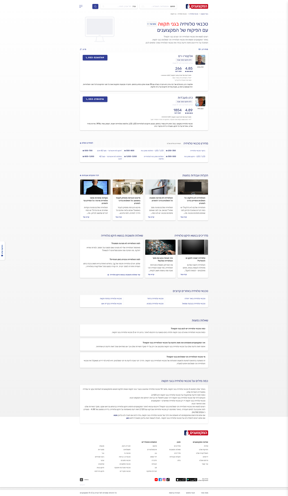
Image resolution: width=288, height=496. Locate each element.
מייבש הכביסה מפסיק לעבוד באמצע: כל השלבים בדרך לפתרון (128, 201)
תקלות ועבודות (175, 457)
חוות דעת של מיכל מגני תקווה (181, 117)
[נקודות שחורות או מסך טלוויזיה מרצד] (95, 188)
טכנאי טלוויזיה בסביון (155, 303)
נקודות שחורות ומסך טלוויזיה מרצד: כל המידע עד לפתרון (95, 201)
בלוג (179, 460)
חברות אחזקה (151, 471)
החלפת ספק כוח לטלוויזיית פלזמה (153, 157)
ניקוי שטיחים (99, 457)
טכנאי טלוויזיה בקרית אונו (111, 303)
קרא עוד (183, 217)
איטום (155, 446)
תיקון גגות (100, 467)
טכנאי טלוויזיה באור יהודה (195, 298)
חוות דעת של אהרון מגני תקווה (181, 75)
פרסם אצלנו (203, 460)
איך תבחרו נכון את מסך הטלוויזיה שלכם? (163, 259)
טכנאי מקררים (125, 471)
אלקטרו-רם (185, 56)
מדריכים (177, 453)
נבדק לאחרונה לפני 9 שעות (183, 63)
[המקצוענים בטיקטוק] (168, 479)
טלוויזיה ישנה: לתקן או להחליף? (195, 259)
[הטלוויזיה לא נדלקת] (193, 188)
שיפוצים (101, 464)
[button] (84, 49)
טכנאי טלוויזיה (193, 14)
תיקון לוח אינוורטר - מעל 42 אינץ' (109, 151)
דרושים (205, 457)
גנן (156, 453)
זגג (156, 467)
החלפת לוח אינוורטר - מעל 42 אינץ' (110, 157)
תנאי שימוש (190, 493)
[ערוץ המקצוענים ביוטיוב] (157, 479)
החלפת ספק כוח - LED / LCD (152, 151)
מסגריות (101, 449)
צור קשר (205, 464)
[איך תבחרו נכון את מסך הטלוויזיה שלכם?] (160, 248)
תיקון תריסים (99, 471)
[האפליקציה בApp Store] (181, 479)
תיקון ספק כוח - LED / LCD (194, 156)
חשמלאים (127, 449)
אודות (206, 446)
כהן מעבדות (185, 97)
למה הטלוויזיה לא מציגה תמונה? (125, 243)
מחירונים (177, 446)
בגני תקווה (168, 24)
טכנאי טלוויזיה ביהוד (155, 298)
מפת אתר (204, 493)
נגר (103, 453)
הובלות (154, 464)
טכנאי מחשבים (125, 464)
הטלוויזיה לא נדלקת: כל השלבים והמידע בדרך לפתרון (194, 201)
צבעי (102, 460)
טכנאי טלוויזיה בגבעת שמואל (193, 303)
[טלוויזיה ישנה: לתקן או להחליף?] (193, 248)
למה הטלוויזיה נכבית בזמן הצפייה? (125, 259)
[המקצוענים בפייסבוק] (161, 479)
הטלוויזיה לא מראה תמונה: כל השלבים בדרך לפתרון (161, 199)
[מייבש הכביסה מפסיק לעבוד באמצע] (128, 188)
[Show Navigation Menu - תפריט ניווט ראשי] (81, 6)
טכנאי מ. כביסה (124, 457)
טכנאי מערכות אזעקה (122, 467)
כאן (127, 418)
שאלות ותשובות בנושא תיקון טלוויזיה (122, 235)
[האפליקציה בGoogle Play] (192, 479)
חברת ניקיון (126, 446)
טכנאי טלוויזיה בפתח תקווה (111, 298)
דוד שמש (153, 457)
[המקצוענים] (197, 6)
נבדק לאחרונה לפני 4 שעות (182, 105)
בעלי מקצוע (204, 14)
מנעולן (101, 446)
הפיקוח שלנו (203, 449)
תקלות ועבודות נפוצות (195, 175)
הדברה (154, 460)
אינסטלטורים (152, 449)
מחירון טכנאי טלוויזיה (195, 143)
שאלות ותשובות (175, 449)
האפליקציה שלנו (202, 453)
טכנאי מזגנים (125, 460)
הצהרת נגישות (174, 493)
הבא (115, 415)
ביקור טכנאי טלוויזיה (197, 151)
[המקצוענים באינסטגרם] (164, 479)
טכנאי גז (127, 453)
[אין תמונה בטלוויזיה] (160, 188)
